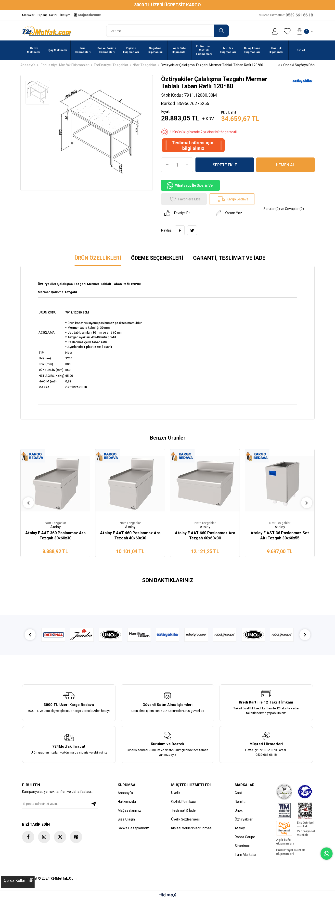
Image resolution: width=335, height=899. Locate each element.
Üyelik (175, 793)
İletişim (65, 15)
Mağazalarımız (89, 15)
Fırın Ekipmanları (82, 50)
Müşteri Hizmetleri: (286, 15)
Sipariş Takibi (47, 15)
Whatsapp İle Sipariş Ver (194, 185)
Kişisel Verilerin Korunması (191, 828)
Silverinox (242, 846)
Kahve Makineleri (34, 50)
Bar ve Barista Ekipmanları (106, 50)
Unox (239, 810)
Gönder (94, 804)
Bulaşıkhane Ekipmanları (252, 50)
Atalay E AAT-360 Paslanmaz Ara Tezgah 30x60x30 (55, 535)
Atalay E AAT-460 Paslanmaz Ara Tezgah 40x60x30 (130, 535)
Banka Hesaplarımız (133, 828)
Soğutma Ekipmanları (155, 50)
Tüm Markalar (246, 855)
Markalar (28, 15)
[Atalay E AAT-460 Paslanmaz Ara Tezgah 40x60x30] (130, 484)
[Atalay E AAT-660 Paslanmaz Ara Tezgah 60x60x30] (205, 484)
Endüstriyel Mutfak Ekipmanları (204, 50)
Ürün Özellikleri (98, 258)
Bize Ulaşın (126, 819)
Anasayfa (125, 793)
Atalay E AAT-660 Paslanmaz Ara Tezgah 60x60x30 (205, 535)
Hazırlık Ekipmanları (276, 50)
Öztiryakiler (244, 819)
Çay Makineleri (58, 50)
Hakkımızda (127, 802)
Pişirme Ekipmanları (131, 50)
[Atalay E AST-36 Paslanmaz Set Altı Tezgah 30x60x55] (279, 484)
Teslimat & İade (183, 810)
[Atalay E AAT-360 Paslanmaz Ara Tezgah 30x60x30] (55, 484)
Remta (240, 802)
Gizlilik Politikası (183, 802)
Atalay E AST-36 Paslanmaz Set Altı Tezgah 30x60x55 (280, 535)
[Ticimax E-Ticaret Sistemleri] (167, 895)
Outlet (300, 50)
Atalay (240, 828)
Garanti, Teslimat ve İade (229, 258)
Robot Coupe (245, 837)
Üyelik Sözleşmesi (185, 819)
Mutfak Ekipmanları (228, 50)
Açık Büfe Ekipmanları (179, 50)
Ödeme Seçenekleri (157, 258)
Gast (238, 793)
